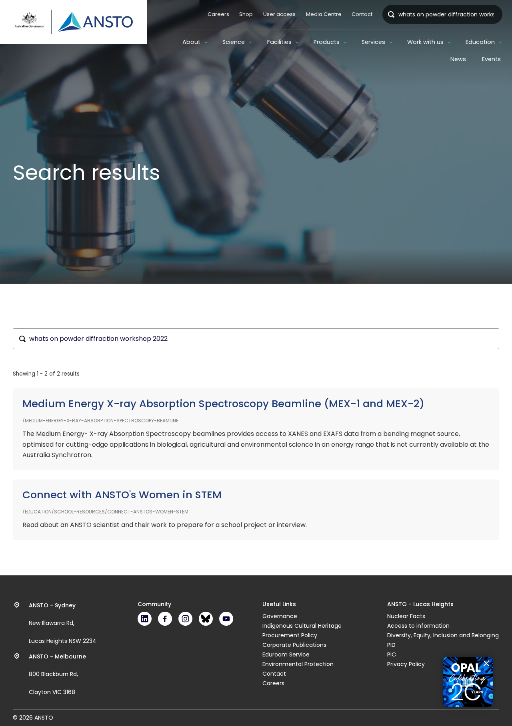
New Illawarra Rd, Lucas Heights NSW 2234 (62, 623)
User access (279, 14)
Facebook (165, 619)
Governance (279, 616)
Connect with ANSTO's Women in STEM (122, 495)
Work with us (425, 42)
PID (391, 645)
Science (233, 42)
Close (486, 663)
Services (373, 42)
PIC (391, 654)
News (458, 59)
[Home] (73, 22)
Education (480, 42)
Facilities (279, 42)
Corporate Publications (294, 645)
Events (491, 59)
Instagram (185, 619)
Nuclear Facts (406, 616)
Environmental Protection (298, 664)
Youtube (226, 619)
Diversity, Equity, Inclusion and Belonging (443, 635)
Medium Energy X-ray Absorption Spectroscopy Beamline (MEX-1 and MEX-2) (223, 404)
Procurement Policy (289, 635)
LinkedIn (145, 619)
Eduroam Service (286, 654)
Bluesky (206, 619)
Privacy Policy (406, 664)
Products (327, 42)
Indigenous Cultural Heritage (302, 626)
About (191, 42)
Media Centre (324, 14)
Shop (246, 14)
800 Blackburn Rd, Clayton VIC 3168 (57, 674)
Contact (362, 14)
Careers (218, 14)
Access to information (418, 626)
